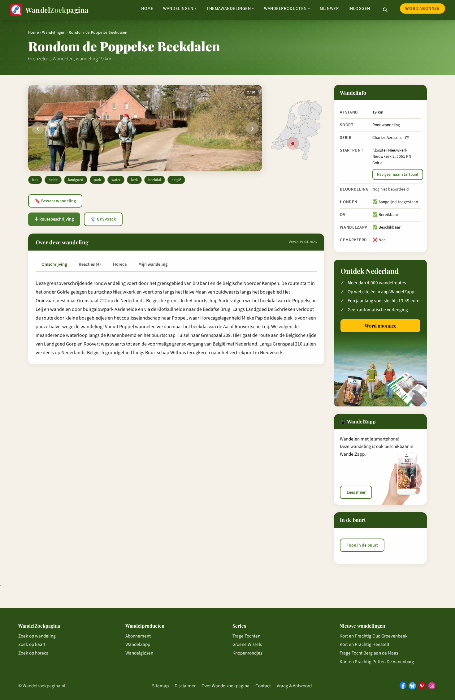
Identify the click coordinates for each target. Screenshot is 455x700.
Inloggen (359, 8)
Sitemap (160, 685)
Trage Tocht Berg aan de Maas (369, 653)
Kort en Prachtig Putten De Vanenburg (377, 661)
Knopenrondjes (247, 653)
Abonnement (138, 636)
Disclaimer (185, 685)
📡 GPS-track (103, 219)
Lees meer (356, 492)
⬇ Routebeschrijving (54, 219)
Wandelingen (180, 8)
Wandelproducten (287, 8)
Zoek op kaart (32, 644)
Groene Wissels (247, 644)
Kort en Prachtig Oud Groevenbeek (374, 636)
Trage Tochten (246, 636)
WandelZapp (137, 644)
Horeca (120, 264)
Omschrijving (54, 264)
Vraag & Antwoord (294, 685)
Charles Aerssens (387, 137)
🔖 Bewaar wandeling (55, 201)
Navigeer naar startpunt (397, 174)
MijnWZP (329, 8)
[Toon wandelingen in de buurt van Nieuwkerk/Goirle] (293, 143)
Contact (263, 685)
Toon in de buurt (362, 545)
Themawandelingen (230, 8)
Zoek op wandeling (37, 636)
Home (147, 8)
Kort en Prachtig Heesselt (364, 644)
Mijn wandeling (152, 264)
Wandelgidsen (139, 653)
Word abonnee (422, 8)
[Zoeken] (385, 10)
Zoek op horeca (33, 653)
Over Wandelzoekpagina (225, 685)
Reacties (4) (90, 264)
